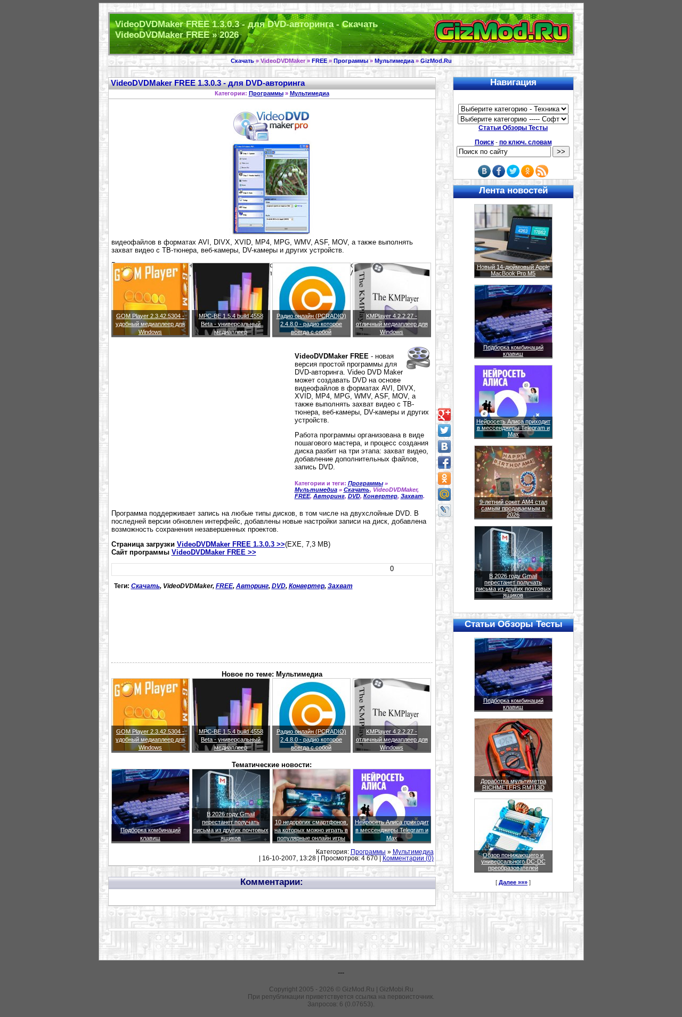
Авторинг (329, 496)
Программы (351, 61)
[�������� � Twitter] (444, 430)
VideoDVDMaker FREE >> (214, 552)
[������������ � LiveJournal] (444, 510)
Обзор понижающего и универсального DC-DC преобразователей (513, 861)
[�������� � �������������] (444, 478)
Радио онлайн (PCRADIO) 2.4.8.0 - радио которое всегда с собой (311, 324)
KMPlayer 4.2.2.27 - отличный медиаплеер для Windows (392, 324)
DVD (354, 496)
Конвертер (380, 496)
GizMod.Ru (436, 61)
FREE (319, 61)
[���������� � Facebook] (444, 462)
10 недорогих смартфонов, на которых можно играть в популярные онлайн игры (311, 830)
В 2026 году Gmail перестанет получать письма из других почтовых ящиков (513, 585)
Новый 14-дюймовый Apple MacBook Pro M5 (513, 270)
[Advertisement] (200, 427)
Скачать (242, 61)
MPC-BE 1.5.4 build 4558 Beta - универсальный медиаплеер (231, 324)
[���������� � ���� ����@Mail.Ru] (444, 494)
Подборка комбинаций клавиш (513, 350)
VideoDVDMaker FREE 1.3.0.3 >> (231, 544)
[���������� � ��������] (444, 446)
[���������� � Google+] (444, 414)
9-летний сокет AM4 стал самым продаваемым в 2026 (513, 508)
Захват (412, 496)
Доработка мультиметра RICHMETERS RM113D (513, 784)
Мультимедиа (394, 61)
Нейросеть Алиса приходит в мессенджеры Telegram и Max (392, 830)
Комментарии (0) (408, 858)
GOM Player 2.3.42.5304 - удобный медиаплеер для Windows (150, 324)
